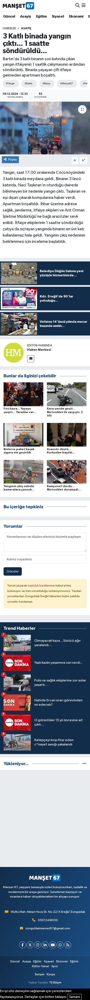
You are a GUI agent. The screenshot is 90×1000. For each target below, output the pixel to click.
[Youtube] (52, 944)
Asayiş (25, 16)
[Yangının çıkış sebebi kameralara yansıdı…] (23, 472)
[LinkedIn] (45, 944)
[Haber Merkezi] (14, 352)
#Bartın (28, 83)
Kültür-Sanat (40, 966)
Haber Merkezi (39, 349)
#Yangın (10, 83)
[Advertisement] (45, 818)
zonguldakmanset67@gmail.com (47, 928)
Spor (54, 966)
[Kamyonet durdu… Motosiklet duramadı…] (67, 472)
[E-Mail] (30, 358)
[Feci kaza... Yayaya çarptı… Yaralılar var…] (23, 394)
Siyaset (58, 16)
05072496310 (48, 920)
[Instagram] (37, 944)
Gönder (12, 571)
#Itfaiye (46, 83)
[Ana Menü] (84, 5)
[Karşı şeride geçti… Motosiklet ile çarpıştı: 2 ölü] (67, 394)
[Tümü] (84, 764)
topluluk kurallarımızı (42, 585)
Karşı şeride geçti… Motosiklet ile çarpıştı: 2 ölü (65, 412)
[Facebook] (22, 944)
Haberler (9, 28)
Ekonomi (76, 16)
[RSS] (67, 944)
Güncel (9, 16)
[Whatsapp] (60, 944)
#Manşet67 (66, 83)
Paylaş (12, 159)
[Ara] (77, 5)
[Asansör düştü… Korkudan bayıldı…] (67, 435)
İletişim (39, 974)
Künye (51, 974)
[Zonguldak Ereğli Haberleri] (18, 5)
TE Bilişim (55, 982)
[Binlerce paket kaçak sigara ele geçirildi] (23, 435)
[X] (30, 944)
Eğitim (41, 16)
